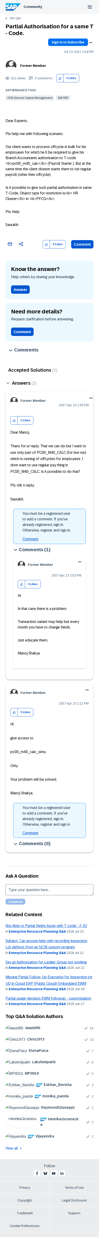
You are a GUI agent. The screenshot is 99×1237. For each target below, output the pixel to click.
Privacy (24, 1187)
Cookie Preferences (25, 1226)
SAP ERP (63, 98)
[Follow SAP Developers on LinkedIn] (62, 1173)
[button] (60, 78)
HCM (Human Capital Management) (29, 98)
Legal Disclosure (74, 1200)
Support (74, 1213)
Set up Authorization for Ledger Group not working (46, 962)
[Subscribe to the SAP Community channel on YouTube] (53, 1173)
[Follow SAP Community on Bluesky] (45, 1173)
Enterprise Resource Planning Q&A (37, 931)
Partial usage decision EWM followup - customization (48, 998)
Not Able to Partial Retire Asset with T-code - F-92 (46, 926)
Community (32, 7)
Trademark (25, 1213)
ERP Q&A (15, 18)
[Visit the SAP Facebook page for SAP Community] (37, 1173)
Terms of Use (74, 1187)
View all (12, 1148)
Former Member (33, 66)
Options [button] (90, 43)
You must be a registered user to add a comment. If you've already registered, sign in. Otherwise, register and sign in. (47, 522)
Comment (82, 244)
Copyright (24, 1200)
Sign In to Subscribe (68, 42)
